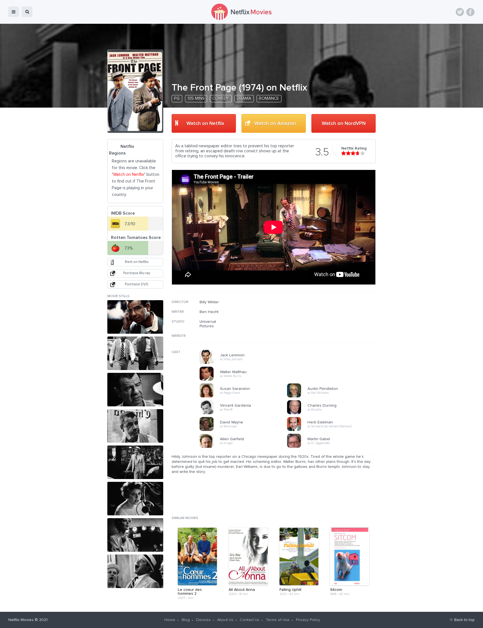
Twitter (460, 12)
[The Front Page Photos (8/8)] (135, 571)
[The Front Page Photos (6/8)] (135, 498)
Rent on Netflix (136, 262)
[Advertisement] (334, 336)
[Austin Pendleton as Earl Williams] (332, 397)
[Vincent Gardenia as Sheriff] (245, 413)
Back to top (464, 620)
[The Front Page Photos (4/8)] (135, 426)
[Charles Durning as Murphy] (332, 413)
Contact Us (249, 620)
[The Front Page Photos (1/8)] (135, 317)
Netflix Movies (21, 620)
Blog (186, 620)
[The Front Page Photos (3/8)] (135, 389)
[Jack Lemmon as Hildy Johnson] (245, 363)
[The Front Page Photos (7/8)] (135, 535)
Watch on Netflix (205, 123)
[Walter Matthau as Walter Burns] (245, 380)
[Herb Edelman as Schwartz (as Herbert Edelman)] (332, 430)
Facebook (470, 12)
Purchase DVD (136, 284)
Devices (203, 620)
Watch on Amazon (275, 123)
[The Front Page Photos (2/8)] (135, 353)
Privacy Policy (308, 620)
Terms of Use (278, 620)
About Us (225, 620)
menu (13, 11)
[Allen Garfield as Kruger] (245, 447)
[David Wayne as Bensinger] (245, 430)
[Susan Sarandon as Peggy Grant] (245, 397)
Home (169, 620)
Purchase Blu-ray (136, 273)
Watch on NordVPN (344, 123)
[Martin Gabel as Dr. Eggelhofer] (332, 447)
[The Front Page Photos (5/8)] (135, 462)
